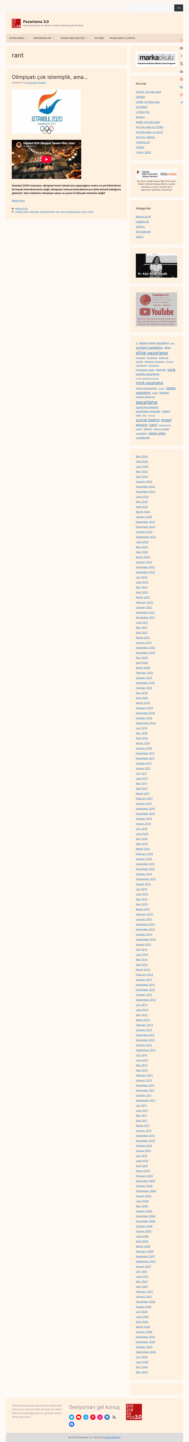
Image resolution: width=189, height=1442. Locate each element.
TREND (140, 147)
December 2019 (145, 682)
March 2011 (142, 1125)
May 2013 (142, 1014)
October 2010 (144, 1145)
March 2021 (143, 637)
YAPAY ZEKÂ (143, 152)
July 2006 (142, 1311)
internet (161, 369)
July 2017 (141, 773)
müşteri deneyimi (145, 396)
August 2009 (143, 1196)
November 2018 (145, 713)
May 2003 (142, 1372)
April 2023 (142, 552)
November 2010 (145, 1140)
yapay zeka (156, 433)
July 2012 (141, 1055)
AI (137, 343)
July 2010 (141, 1155)
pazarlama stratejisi (148, 411)
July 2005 (142, 1357)
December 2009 (145, 1180)
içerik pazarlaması (146, 388)
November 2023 (145, 526)
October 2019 (144, 687)
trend (153, 425)
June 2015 (142, 894)
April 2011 (141, 1120)
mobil (155, 393)
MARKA (140, 117)
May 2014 (142, 959)
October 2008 (144, 1226)
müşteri (164, 392)
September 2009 (146, 1191)
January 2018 (144, 748)
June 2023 (142, 542)
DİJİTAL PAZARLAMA (148, 92)
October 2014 (144, 934)
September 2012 (145, 1050)
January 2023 (144, 562)
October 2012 (144, 1045)
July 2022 (141, 577)
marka (171, 388)
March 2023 (143, 557)
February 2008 (144, 1251)
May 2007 (142, 1281)
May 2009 (142, 1206)
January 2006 (144, 1331)
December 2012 (145, 1035)
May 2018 (141, 733)
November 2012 (145, 1040)
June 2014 (142, 954)
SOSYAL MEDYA (145, 137)
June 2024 (142, 496)
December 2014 (145, 924)
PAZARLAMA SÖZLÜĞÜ (73, 38)
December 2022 (145, 567)
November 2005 (145, 1341)
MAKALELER (21, 208)
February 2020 (144, 672)
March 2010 (143, 1170)
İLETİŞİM (99, 38)
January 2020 (144, 677)
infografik (169, 362)
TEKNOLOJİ (143, 142)
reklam (166, 411)
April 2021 (142, 632)
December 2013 (145, 984)
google (139, 361)
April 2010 (142, 1165)
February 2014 (144, 974)
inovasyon (141, 365)
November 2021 (145, 617)
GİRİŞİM (140, 97)
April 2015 (142, 904)
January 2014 (144, 979)
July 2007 (142, 1271)
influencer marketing (154, 361)
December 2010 (145, 1135)
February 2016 (144, 853)
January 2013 (144, 1030)
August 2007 (143, 1266)
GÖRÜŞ (140, 226)
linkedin (161, 389)
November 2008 (145, 1221)
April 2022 (142, 592)
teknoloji (142, 425)
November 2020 (145, 652)
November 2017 (145, 758)
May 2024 (142, 501)
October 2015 (144, 874)
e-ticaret (140, 357)
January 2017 (144, 803)
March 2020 (143, 667)
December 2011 (145, 1085)
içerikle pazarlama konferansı (147, 378)
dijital (167, 347)
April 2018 (142, 738)
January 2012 (144, 1080)
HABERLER (142, 221)
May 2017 (141, 783)
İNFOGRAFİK (143, 231)
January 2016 (144, 859)
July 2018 (141, 728)
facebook (152, 357)
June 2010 (142, 1160)
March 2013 (143, 1020)
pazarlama (146, 402)
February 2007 (144, 1291)
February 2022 (144, 602)
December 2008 (145, 1216)
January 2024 (144, 516)
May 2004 (142, 1367)
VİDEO (139, 236)
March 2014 (143, 969)
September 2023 (146, 537)
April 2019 (142, 698)
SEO (144, 415)
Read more (18, 200)
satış (138, 415)
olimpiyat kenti (47, 211)
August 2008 (143, 1231)
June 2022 (142, 582)
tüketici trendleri (161, 429)
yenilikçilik (143, 437)
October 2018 (144, 718)
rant (58, 211)
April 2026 (142, 461)
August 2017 (143, 768)
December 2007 (145, 1256)
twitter (139, 429)
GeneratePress (112, 1437)
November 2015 (145, 869)
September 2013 (146, 999)
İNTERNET (142, 107)
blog (172, 343)
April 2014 (142, 964)
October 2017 (144, 763)
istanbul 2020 (22, 211)
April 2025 (142, 476)
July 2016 (141, 828)
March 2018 (143, 743)
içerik (171, 370)
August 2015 (143, 884)
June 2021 (142, 622)
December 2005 (145, 1336)
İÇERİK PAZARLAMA (148, 102)
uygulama (141, 433)
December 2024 (145, 486)
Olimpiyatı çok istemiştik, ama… (50, 77)
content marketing (149, 347)
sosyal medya (147, 420)
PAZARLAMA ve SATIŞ (149, 132)
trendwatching (164, 425)
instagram (153, 365)
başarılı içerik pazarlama (154, 343)
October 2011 (144, 1095)
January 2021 (144, 642)
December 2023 (145, 521)
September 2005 (146, 1352)
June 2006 (142, 1316)
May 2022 (142, 587)
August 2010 (143, 1150)
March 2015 (143, 909)
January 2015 (144, 919)
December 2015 (145, 864)
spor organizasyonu (70, 211)
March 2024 (143, 511)
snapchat (151, 415)
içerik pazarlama (149, 383)
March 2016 (143, 848)
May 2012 (141, 1065)
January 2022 (144, 607)
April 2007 (142, 1286)
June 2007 (142, 1276)
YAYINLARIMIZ (16, 38)
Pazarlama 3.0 (36, 21)
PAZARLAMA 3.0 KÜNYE (122, 38)
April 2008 (142, 1241)
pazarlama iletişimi (147, 407)
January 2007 (144, 1296)
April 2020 (142, 662)
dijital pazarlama (152, 352)
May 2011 (141, 1115)
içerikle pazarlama (147, 374)
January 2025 (144, 481)
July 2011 (141, 1105)
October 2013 (144, 994)
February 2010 (144, 1175)
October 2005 (144, 1347)
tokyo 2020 (87, 211)
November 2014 (145, 929)
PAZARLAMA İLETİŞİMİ (149, 127)
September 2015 (145, 879)
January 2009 (144, 1211)
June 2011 (142, 1110)
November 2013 (145, 989)
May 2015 (141, 899)
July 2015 (141, 889)
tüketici (148, 428)
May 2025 (142, 471)
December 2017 (145, 753)
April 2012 (142, 1070)
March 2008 (143, 1246)
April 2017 (142, 788)
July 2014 (141, 949)
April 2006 (142, 1321)
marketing (143, 392)
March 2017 (143, 793)
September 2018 (145, 723)
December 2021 (145, 612)
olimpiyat (34, 211)
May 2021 (141, 627)
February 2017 (144, 798)
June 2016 (142, 833)
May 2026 (142, 456)
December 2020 (145, 647)
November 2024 (145, 491)
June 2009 (142, 1201)
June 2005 (142, 1362)
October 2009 (144, 1186)
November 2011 (145, 1090)
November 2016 (145, 813)
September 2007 (146, 1261)
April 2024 (142, 506)
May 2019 (142, 692)
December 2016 (145, 808)
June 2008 (142, 1236)
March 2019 (143, 703)
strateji (166, 420)
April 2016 (142, 843)
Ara (130, 3)
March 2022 (143, 597)
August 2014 (143, 944)
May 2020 (142, 657)
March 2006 (143, 1326)
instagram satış (145, 369)
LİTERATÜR (142, 112)
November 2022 (145, 572)
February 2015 (144, 914)
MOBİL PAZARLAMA (148, 122)
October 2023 (144, 531)
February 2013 (144, 1025)
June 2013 (142, 1009)
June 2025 (142, 466)
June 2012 (142, 1060)
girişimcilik (163, 358)
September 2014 (146, 939)
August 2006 (143, 1306)
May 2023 (142, 547)
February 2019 (144, 708)
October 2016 (144, 818)
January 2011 (143, 1130)
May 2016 (142, 838)
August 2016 (143, 823)
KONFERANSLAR (42, 38)
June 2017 (142, 778)
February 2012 (144, 1075)
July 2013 (141, 1004)
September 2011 (145, 1100)
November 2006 (145, 1301)
